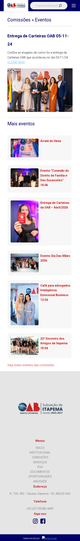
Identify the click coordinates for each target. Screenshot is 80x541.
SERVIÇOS (40, 462)
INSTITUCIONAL (40, 452)
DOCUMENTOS (40, 472)
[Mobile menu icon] (73, 5)
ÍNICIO (40, 448)
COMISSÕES (40, 457)
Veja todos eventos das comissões (30, 365)
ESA (40, 467)
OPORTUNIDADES (40, 476)
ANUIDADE (40, 481)
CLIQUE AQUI (16, 62)
